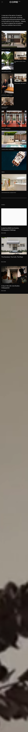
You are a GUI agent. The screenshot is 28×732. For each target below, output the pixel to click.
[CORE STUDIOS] (14, 2)
